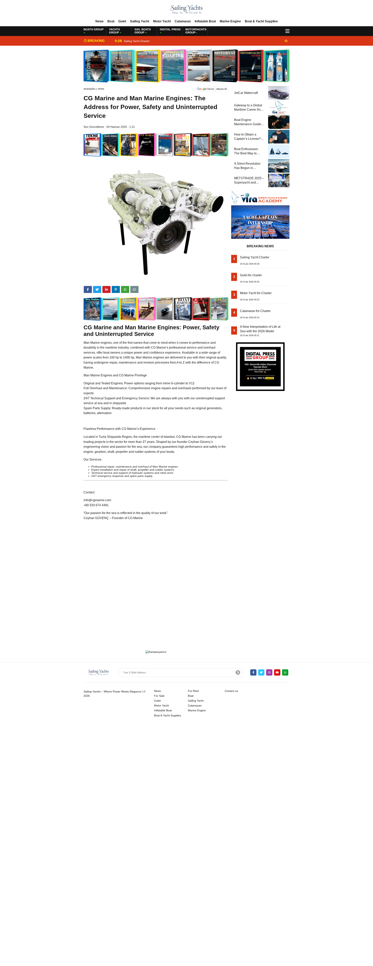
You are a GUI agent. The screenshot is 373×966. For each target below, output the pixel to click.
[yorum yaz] (134, 289)
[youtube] (277, 672)
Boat (110, 21)
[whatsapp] (285, 672)
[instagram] (269, 672)
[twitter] (97, 289)
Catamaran (183, 21)
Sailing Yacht (139, 21)
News (99, 21)
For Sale (159, 695)
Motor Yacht (162, 21)
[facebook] (88, 289)
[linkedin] (106, 289)
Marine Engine (230, 21)
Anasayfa (89, 88)
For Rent (193, 690)
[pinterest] (116, 289)
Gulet (122, 21)
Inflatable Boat (205, 21)
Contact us (231, 690)
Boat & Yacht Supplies (261, 21)
